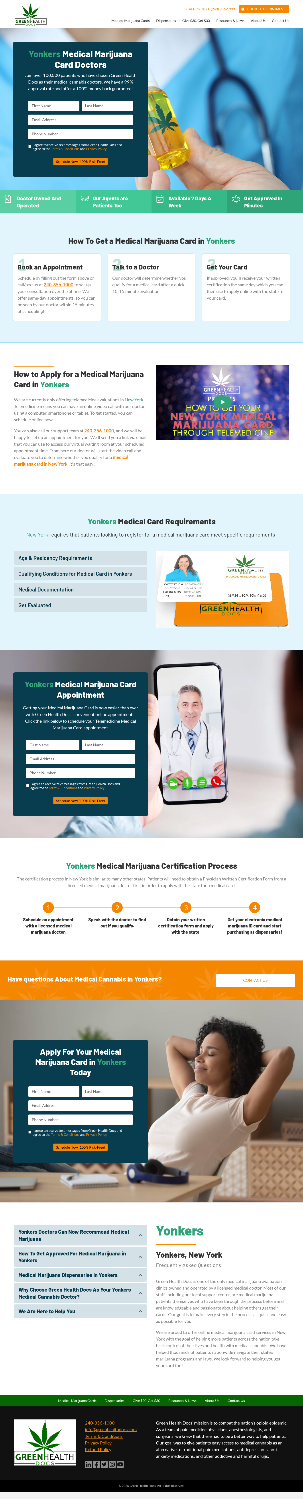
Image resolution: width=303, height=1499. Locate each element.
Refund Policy (98, 1449)
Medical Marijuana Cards (130, 21)
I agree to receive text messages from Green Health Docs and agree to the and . (77, 147)
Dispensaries (166, 21)
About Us (258, 21)
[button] (80, 558)
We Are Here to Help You (46, 1311)
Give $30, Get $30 (196, 21)
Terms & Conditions (65, 149)
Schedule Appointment (265, 9)
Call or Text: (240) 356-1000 (210, 9)
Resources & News (230, 21)
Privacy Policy (96, 149)
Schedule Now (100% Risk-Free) (80, 161)
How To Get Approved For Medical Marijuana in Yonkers (72, 1256)
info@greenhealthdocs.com (111, 1429)
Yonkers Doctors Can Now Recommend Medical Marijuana (73, 1235)
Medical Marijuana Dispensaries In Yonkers (68, 1275)
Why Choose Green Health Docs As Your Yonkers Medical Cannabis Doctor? (74, 1293)
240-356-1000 (100, 1422)
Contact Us (280, 21)
